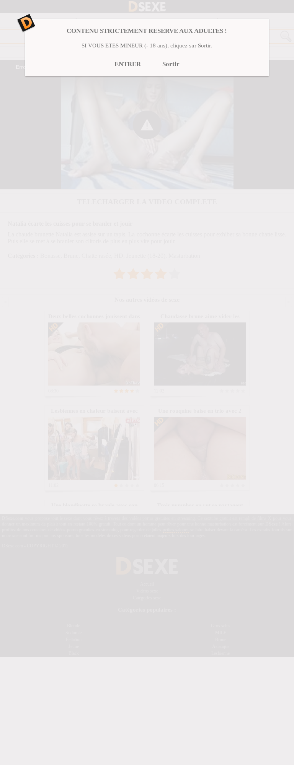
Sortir (171, 64)
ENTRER (127, 64)
